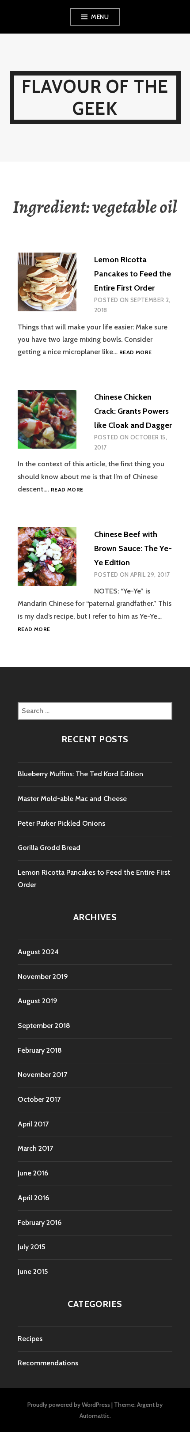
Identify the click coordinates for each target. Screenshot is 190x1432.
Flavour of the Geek (95, 97)
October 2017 (39, 1099)
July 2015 (31, 1247)
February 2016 (39, 1222)
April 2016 (33, 1198)
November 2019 (43, 976)
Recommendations (48, 1363)
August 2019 (37, 1001)
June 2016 (33, 1173)
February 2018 (40, 1050)
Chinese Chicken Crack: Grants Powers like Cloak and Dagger (133, 411)
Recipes (30, 1338)
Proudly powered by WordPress (68, 1405)
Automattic (95, 1416)
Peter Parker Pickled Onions (61, 823)
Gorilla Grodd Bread (49, 847)
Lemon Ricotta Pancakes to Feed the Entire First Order (132, 274)
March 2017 (35, 1148)
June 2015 (33, 1271)
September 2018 (44, 1025)
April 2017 (33, 1124)
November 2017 (42, 1074)
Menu (100, 17)
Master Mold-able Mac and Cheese (72, 798)
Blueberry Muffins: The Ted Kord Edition (80, 774)
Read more (135, 352)
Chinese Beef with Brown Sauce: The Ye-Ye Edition (133, 548)
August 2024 (38, 952)
